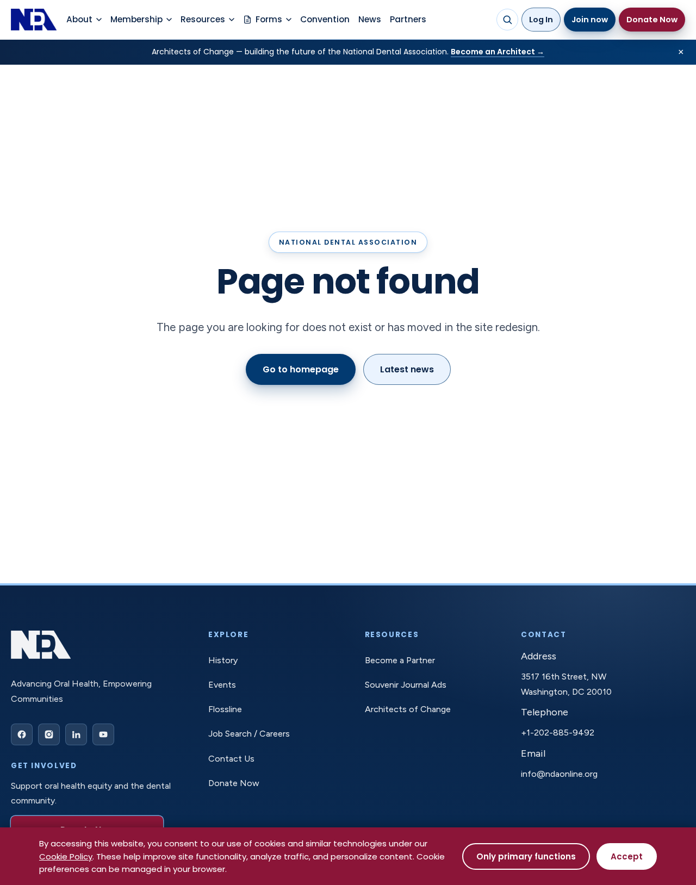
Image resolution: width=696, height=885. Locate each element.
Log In (541, 19)
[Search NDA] (507, 19)
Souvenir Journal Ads (405, 685)
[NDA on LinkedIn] (76, 734)
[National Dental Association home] (34, 19)
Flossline (225, 709)
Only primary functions (526, 856)
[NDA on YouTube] (103, 734)
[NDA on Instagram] (49, 734)
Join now (589, 19)
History (223, 660)
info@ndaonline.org (559, 774)
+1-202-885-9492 (557, 732)
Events (222, 685)
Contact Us (231, 758)
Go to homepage (301, 369)
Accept (627, 856)
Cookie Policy (65, 856)
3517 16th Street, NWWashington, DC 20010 (566, 683)
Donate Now (652, 19)
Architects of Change (408, 709)
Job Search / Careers (249, 733)
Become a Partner (400, 660)
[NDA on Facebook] (22, 734)
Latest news (407, 369)
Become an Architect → (497, 51)
